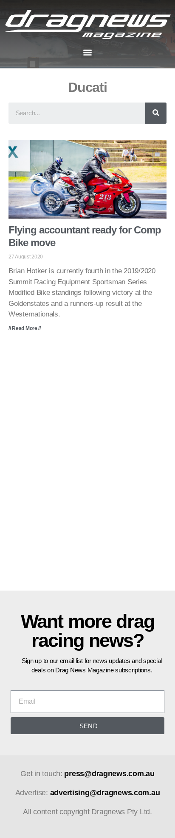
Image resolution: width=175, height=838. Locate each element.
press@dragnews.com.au (109, 773)
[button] (88, 52)
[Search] (156, 113)
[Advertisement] (87, 467)
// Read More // (24, 328)
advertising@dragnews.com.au (105, 792)
